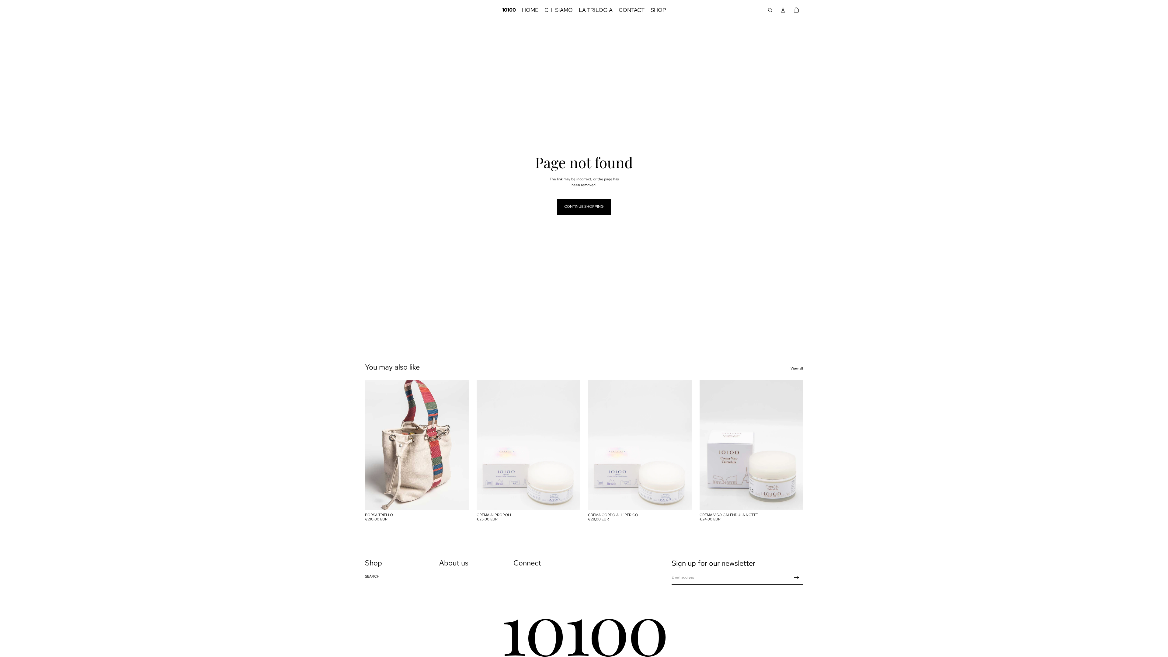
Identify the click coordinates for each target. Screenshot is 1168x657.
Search (372, 576)
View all (797, 368)
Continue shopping (584, 206)
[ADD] (570, 500)
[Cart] (796, 10)
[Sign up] (796, 577)
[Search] (770, 10)
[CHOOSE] (459, 500)
